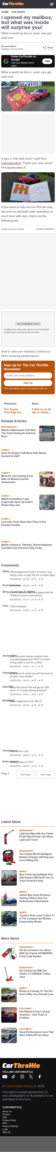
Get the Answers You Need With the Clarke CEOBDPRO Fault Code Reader (35, 953)
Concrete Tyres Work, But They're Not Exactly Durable (23, 523)
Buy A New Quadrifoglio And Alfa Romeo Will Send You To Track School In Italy (36, 877)
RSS (4, 1123)
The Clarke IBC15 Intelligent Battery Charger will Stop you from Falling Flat (36, 857)
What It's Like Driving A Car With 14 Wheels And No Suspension (17, 479)
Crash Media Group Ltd (21, 1086)
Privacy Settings (10, 1126)
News (22, 871)
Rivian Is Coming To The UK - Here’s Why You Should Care (36, 993)
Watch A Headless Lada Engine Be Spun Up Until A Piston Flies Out (17, 502)
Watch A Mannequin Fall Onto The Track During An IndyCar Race (18, 433)
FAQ (4, 1117)
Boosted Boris (8, 46)
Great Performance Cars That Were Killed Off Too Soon (36, 1033)
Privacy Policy (10, 390)
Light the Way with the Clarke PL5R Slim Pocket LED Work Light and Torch (36, 836)
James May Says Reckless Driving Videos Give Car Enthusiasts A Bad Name (35, 898)
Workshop (25, 830)
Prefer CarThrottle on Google (23, 58)
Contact (6, 1114)
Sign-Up (6, 1132)
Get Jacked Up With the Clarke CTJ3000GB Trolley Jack (34, 973)
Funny (5, 450)
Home (5, 12)
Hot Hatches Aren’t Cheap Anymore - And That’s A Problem (34, 1014)
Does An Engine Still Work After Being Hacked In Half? (23, 454)
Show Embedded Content (28, 324)
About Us (7, 1111)
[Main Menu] (52, 4)
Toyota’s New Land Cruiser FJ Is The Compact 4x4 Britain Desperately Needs (37, 918)
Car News (18, 12)
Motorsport (9, 427)
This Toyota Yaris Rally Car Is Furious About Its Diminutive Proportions (14, 411)
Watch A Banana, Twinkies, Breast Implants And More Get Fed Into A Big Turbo (26, 546)
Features (25, 1008)
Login (5, 1129)
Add (47, 61)
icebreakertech (11, 163)
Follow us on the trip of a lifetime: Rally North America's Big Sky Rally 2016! (41, 411)
